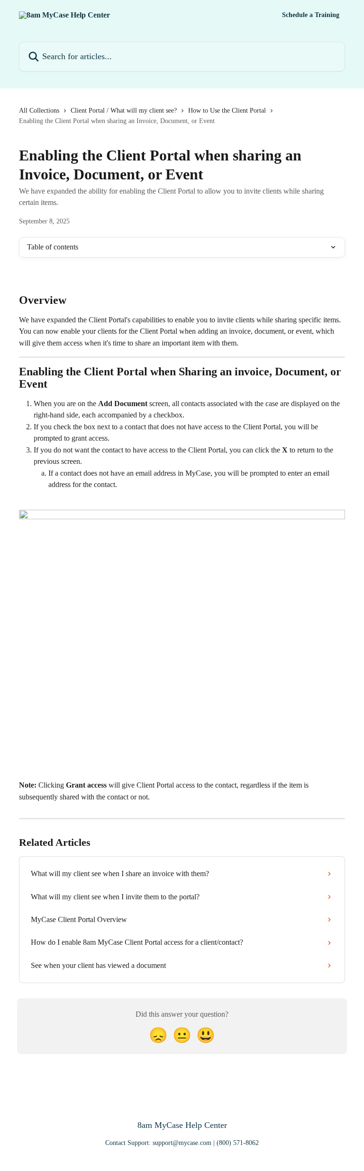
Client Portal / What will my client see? (124, 110)
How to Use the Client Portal (227, 110)
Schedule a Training (310, 15)
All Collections (39, 110)
